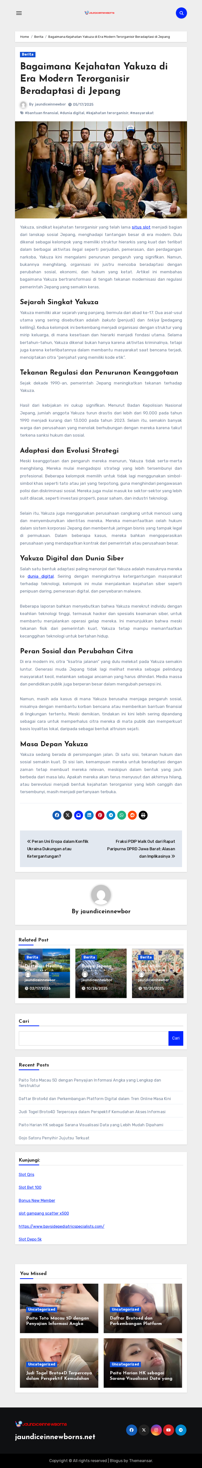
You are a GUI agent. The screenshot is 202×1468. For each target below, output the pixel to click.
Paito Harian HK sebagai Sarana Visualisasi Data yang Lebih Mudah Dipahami (91, 1125)
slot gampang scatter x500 (44, 1213)
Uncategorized (41, 1309)
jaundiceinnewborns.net (55, 1437)
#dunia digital (72, 113)
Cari (24, 1021)
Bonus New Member (37, 1200)
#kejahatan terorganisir (107, 113)
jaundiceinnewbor (50, 104)
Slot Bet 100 (30, 1187)
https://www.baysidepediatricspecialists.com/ (61, 1226)
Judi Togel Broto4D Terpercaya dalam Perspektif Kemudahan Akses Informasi (92, 1111)
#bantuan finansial (41, 113)
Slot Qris (26, 1174)
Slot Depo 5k (30, 1239)
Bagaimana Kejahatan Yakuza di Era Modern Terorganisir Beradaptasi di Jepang (94, 79)
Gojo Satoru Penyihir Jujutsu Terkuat (54, 1138)
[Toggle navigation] (19, 13)
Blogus (116, 1460)
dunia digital (41, 576)
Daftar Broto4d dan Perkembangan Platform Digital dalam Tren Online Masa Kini (95, 1098)
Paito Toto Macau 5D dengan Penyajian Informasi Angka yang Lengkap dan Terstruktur (58, 1323)
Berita (28, 54)
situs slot (141, 227)
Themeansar (140, 1460)
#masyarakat (142, 113)
